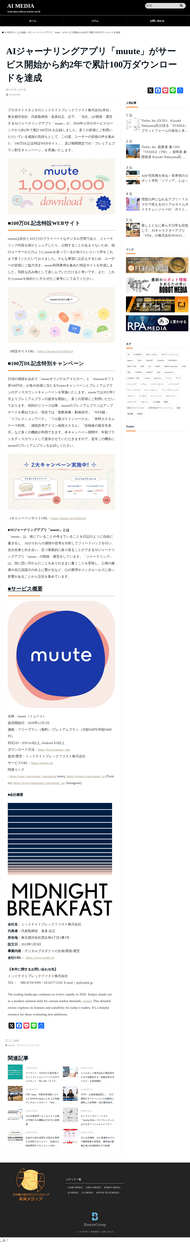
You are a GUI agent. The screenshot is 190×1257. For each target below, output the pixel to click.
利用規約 (95, 1232)
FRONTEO (172, 360)
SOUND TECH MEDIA (107, 1192)
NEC (129, 372)
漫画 (178, 408)
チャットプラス (133, 390)
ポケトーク (170, 396)
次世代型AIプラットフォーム (160, 408)
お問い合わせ (157, 20)
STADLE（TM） (134, 378)
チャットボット (151, 390)
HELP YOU (131, 366)
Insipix (87, 1001)
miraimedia (15, 94)
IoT (149, 366)
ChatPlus (160, 360)
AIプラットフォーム (169, 354)
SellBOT (149, 372)
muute (11, 1045)
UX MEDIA (87, 1192)
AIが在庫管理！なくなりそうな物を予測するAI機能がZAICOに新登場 (42, 1120)
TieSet (147, 378)
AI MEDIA (20, 6)
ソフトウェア (173, 384)
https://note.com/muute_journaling (33, 776)
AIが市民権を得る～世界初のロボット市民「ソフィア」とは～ (164, 178)
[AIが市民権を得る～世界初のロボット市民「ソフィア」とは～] (133, 183)
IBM (142, 366)
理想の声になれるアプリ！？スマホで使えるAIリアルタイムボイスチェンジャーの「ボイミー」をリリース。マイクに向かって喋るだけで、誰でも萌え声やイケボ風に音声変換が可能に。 (164, 204)
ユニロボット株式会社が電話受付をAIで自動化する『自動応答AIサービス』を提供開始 (97, 1077)
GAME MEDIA (75, 1187)
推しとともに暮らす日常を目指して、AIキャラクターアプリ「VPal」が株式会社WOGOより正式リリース (164, 231)
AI (128, 354)
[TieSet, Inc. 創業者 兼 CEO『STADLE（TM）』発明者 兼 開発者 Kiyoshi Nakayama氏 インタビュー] (133, 157)
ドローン (131, 396)
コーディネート (157, 384)
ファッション (156, 396)
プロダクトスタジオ (28, 1045)
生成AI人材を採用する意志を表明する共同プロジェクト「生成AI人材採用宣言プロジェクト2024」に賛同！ (42, 1142)
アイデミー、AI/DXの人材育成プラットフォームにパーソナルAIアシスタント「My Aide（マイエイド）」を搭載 (42, 1077)
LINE (184, 366)
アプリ (178, 378)
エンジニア (132, 384)
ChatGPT (149, 360)
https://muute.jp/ (42, 763)
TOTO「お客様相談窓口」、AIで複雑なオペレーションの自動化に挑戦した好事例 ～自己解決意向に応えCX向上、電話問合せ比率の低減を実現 (98, 1099)
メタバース (132, 402)
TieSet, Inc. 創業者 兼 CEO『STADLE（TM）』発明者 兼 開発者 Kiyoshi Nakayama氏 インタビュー (164, 152)
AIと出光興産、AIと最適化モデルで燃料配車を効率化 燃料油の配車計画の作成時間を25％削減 (97, 1141)
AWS (140, 360)
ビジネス (142, 396)
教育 (166, 402)
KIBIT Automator (171, 366)
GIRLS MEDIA (93, 1187)
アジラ (168, 378)
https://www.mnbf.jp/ (40, 957)
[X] (150, 90)
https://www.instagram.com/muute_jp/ (39, 783)
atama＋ (130, 360)
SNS (158, 372)
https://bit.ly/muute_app (54, 749)
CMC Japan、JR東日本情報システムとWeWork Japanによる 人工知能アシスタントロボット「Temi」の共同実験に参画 (42, 1099)
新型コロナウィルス (135, 408)
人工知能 (14, 1040)
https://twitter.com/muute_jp (86, 776)
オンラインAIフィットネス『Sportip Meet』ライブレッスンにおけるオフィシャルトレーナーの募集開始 (97, 1120)
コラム (95, 20)
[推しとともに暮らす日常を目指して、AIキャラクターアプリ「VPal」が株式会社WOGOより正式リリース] (133, 236)
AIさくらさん (151, 354)
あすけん (157, 378)
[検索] (181, 5)
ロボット (144, 402)
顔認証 (140, 414)
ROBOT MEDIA (112, 1187)
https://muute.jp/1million (54, 351)
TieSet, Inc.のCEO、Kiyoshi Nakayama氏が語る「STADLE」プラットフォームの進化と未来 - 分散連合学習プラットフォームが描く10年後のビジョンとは (164, 126)
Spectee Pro (169, 372)
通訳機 (130, 414)
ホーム (32, 20)
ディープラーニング (170, 390)
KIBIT (157, 366)
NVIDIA (138, 372)
